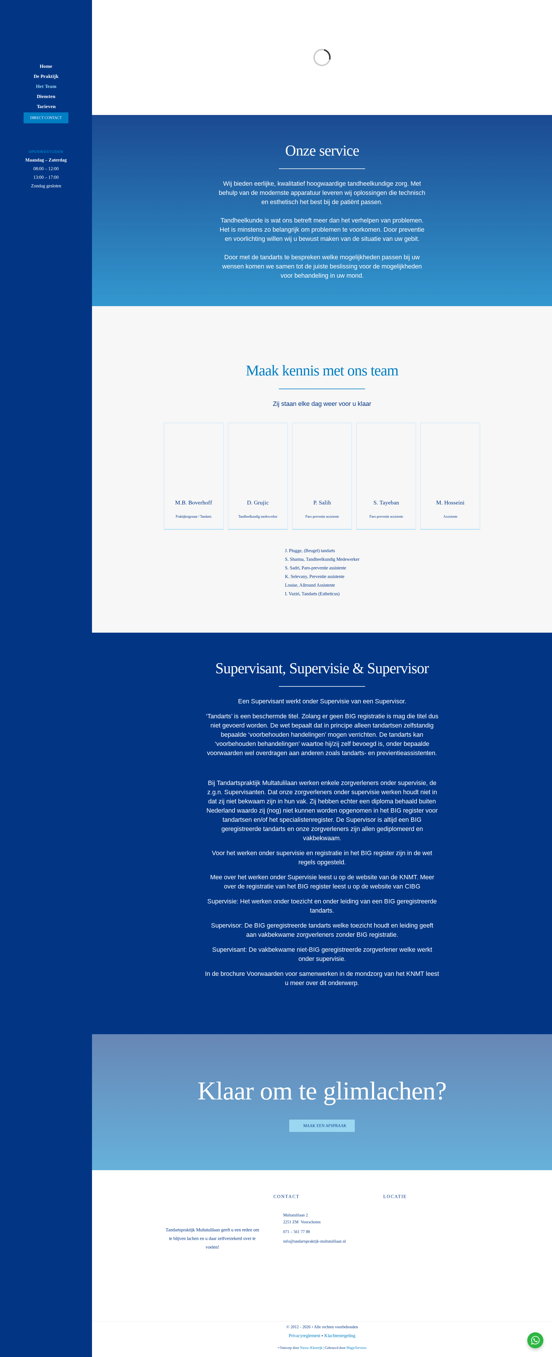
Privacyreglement (305, 1335)
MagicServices (356, 1348)
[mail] (46, 213)
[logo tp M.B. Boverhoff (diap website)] (46, 20)
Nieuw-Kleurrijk (311, 1348)
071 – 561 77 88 (296, 1232)
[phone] (60, 213)
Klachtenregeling (339, 1335)
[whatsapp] (33, 213)
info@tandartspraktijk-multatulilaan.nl (314, 1241)
